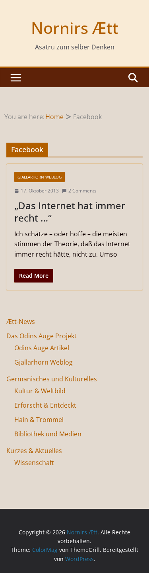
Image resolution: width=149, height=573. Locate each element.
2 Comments (82, 190)
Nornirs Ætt (74, 28)
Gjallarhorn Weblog (39, 177)
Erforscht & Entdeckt (45, 405)
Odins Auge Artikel (41, 347)
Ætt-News (20, 321)
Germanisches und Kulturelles (51, 379)
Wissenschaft (34, 462)
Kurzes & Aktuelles (34, 450)
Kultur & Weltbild (40, 391)
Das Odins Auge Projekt (41, 336)
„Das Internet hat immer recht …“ (69, 211)
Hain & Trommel (39, 419)
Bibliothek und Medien (47, 434)
